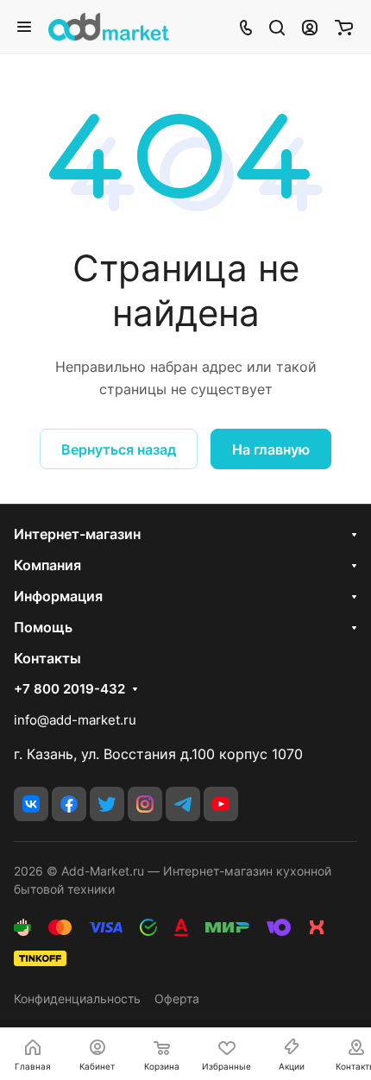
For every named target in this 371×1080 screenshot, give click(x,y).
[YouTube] (221, 804)
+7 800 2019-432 (69, 689)
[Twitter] (107, 804)
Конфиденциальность (77, 998)
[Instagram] (145, 804)
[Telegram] (183, 804)
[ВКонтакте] (31, 804)
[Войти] (310, 26)
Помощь (43, 627)
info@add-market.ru (75, 720)
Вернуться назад (118, 449)
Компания (47, 565)
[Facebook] (69, 804)
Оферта (176, 998)
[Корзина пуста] (344, 26)
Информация (58, 596)
